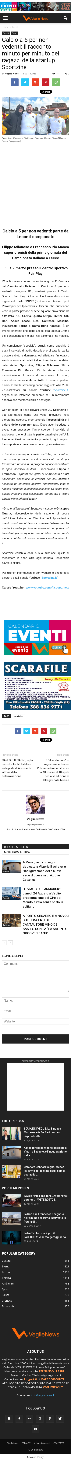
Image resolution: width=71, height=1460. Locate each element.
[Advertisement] (35, 183)
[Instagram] (40, 1419)
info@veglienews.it (42, 1395)
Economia (8, 1306)
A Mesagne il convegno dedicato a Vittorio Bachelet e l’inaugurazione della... (45, 1151)
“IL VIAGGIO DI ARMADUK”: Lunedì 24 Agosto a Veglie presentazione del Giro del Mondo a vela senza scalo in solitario (43, 897)
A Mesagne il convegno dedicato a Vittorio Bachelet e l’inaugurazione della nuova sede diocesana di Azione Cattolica (44, 871)
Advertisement (42, 1443)
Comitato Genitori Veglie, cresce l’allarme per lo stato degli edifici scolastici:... (44, 1170)
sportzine (18, 716)
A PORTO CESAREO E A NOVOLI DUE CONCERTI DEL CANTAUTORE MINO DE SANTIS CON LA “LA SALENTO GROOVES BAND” (46, 924)
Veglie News (12, 73)
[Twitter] (60, 1419)
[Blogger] (9, 1419)
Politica (6, 1278)
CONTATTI (59, 1443)
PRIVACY (26, 1443)
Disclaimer (12, 1443)
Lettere (6, 1272)
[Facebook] (19, 1419)
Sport (14, 33)
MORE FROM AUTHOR (17, 852)
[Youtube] (35, 1429)
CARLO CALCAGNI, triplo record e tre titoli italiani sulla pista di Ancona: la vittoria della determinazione (17, 768)
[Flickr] (29, 1419)
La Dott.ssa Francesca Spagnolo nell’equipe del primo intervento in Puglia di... (45, 1218)
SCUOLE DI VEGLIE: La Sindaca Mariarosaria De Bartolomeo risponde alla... (42, 1132)
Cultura (6, 925)
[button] (65, 18)
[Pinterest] (50, 1419)
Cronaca (7, 1300)
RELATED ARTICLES (16, 847)
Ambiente (8, 1283)
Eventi (6, 33)
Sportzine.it (61, 390)
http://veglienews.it (35, 824)
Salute (5, 1295)
